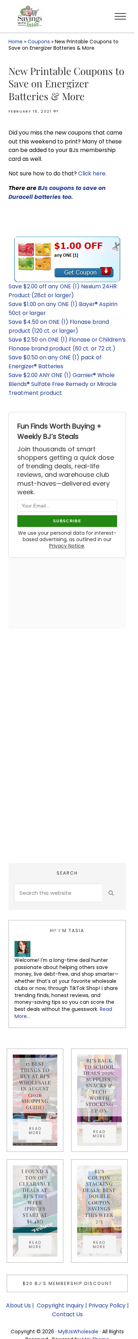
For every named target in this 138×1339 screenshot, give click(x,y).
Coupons (39, 41)
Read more (40, 1130)
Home (15, 41)
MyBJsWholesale (78, 1331)
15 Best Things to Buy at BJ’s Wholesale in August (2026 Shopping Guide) (35, 1085)
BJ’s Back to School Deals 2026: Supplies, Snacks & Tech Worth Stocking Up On (99, 1085)
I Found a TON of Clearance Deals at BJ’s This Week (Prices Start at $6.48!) (35, 1196)
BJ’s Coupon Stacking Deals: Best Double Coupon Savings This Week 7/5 (99, 1196)
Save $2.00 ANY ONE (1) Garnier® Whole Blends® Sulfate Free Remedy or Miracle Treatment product (62, 384)
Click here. (93, 173)
